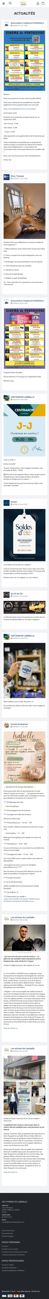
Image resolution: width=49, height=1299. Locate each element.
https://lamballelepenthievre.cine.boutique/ (20, 109)
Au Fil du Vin (17, 593)
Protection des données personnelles (14, 1252)
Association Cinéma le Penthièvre (27, 23)
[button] (10, 4)
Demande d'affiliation (9, 1268)
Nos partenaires (7, 1233)
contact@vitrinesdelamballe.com (13, 1222)
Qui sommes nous (8, 1230)
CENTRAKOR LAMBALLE (22, 397)
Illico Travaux (17, 176)
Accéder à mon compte (10, 1249)
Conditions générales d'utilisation (13, 1255)
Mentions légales (8, 1236)
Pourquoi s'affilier (8, 1265)
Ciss (38, 1291)
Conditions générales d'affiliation (13, 1270)
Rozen (14, 502)
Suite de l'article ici (10, 1028)
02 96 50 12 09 (7, 1217)
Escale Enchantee (19, 724)
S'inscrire (5, 1246)
